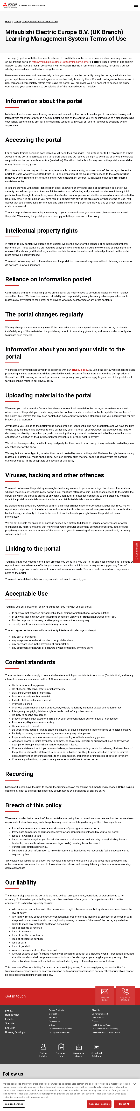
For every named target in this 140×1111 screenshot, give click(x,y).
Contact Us (54, 1014)
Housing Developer (15, 1032)
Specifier (10, 1023)
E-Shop (52, 1025)
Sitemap (95, 1021)
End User (10, 1027)
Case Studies (97, 1018)
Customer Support (100, 1014)
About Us (96, 1010)
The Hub (53, 1018)
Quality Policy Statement (59, 1032)
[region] (70, 1095)
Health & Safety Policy (101, 1025)
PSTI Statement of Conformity (105, 1029)
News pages (54, 1021)
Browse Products (56, 1010)
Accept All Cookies (99, 1104)
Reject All (124, 1104)
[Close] (134, 1084)
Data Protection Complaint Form (106, 1032)
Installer (9, 1019)
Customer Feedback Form (60, 1029)
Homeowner (12, 1014)
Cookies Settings (14, 1104)
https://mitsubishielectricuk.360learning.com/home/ (61, 61)
